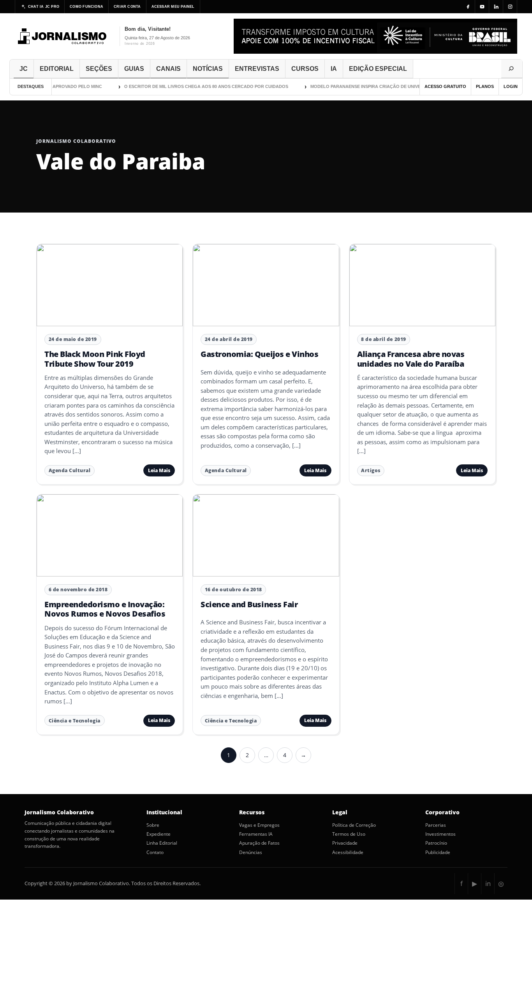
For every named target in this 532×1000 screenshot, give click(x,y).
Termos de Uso (348, 834)
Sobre (152, 825)
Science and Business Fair (249, 604)
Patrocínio (436, 843)
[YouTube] (482, 6)
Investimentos (440, 834)
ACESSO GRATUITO (445, 86)
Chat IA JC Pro (43, 7)
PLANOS (485, 86)
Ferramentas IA (256, 834)
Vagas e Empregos (259, 825)
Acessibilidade (347, 852)
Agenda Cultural (70, 470)
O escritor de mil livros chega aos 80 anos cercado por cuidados (198, 86)
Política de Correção (354, 825)
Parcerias (435, 825)
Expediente (158, 834)
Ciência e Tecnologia (74, 721)
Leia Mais (159, 470)
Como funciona (86, 7)
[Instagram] (510, 6)
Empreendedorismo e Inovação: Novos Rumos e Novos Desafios (104, 609)
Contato (155, 852)
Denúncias (250, 852)
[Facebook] (468, 6)
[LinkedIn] (496, 6)
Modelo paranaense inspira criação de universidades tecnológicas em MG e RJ (399, 86)
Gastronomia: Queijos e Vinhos (259, 354)
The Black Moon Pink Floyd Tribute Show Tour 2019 (94, 359)
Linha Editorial (161, 843)
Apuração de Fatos (259, 843)
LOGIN (511, 86)
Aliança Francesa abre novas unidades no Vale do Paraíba (411, 359)
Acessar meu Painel (173, 7)
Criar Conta (127, 7)
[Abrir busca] (511, 69)
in (488, 883)
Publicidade (437, 852)
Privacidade (345, 843)
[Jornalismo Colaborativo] (62, 36)
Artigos (371, 470)
